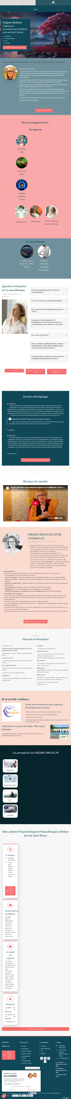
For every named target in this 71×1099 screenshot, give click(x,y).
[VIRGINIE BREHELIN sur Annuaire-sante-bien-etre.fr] (15, 1095)
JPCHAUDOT (56, 1093)
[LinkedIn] (48, 1058)
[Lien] (21, 140)
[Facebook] (41, 1058)
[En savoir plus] (10, 764)
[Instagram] (45, 1061)
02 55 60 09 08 (63, 1058)
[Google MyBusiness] (45, 1058)
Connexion (65, 1098)
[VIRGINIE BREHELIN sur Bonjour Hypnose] (29, 1095)
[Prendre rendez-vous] (10, 779)
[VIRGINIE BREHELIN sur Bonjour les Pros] (22, 1095)
